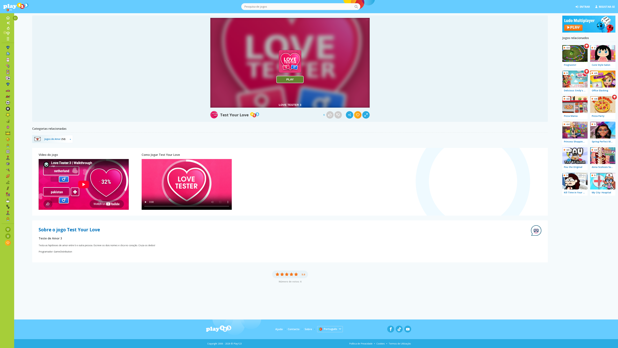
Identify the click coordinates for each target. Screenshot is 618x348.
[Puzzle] (8, 54)
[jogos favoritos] (8, 242)
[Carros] (8, 90)
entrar (585, 7)
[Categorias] (8, 38)
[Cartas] (8, 72)
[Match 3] (8, 47)
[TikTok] (399, 329)
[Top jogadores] (8, 33)
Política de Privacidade (361, 343)
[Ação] (8, 139)
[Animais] (8, 207)
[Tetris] (8, 194)
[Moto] (8, 96)
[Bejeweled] (8, 84)
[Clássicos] (8, 182)
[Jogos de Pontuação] (8, 229)
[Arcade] (8, 158)
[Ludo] (588, 31)
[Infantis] (8, 145)
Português (330, 329)
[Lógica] (8, 127)
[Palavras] (8, 152)
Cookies (380, 343)
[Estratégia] (8, 133)
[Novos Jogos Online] (8, 23)
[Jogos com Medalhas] (8, 236)
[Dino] (8, 121)
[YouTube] (407, 329)
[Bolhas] (8, 66)
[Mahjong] (8, 60)
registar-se (607, 7)
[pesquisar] (356, 6)
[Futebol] (8, 103)
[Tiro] (8, 170)
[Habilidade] (8, 188)
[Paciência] (8, 78)
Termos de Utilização (400, 343)
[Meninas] (8, 219)
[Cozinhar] (8, 201)
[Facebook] (390, 329)
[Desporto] (8, 176)
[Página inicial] (8, 18)
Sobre (308, 329)
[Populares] (8, 28)
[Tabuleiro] (8, 164)
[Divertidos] (8, 115)
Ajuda (279, 329)
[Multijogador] (8, 213)
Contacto (294, 329)
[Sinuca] (8, 109)
